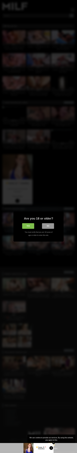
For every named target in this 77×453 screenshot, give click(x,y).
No (48, 226)
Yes (28, 226)
